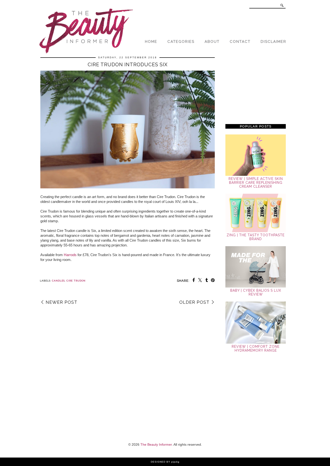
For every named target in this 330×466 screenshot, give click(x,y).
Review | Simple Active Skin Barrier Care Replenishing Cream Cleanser (256, 182)
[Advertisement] (255, 87)
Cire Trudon (76, 280)
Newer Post (61, 302)
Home (151, 41)
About (212, 41)
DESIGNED (158, 461)
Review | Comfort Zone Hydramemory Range (256, 348)
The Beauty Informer (156, 444)
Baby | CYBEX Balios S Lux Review (255, 292)
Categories (180, 41)
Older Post (194, 302)
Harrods (70, 255)
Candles (58, 280)
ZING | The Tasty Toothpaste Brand (256, 237)
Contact (240, 41)
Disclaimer (273, 41)
